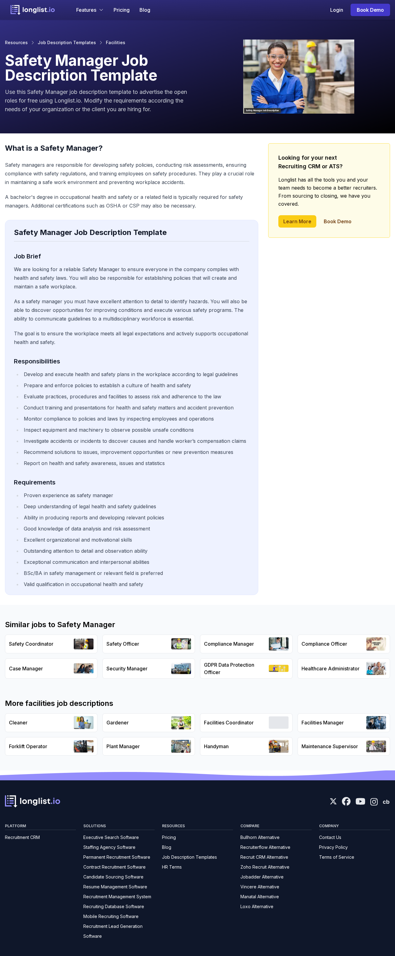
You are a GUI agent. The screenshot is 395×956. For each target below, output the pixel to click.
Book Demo (370, 10)
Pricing (122, 10)
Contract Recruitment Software (114, 867)
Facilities (115, 42)
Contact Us (330, 837)
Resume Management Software (115, 886)
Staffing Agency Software (109, 847)
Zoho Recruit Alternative (264, 867)
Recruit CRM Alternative (264, 857)
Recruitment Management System (117, 896)
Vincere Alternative (259, 886)
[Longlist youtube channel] (360, 802)
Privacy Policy (333, 847)
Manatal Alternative (259, 896)
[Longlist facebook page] (346, 801)
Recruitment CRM (22, 837)
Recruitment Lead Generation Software (113, 931)
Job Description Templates (67, 42)
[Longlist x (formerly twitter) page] (333, 801)
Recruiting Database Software (113, 906)
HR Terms (172, 867)
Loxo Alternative (256, 906)
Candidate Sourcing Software (113, 876)
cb (386, 802)
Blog (144, 10)
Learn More (297, 221)
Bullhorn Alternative (260, 837)
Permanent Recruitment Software (116, 857)
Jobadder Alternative (262, 876)
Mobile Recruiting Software (111, 916)
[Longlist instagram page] (374, 801)
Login (336, 10)
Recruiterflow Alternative (265, 847)
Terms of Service (336, 857)
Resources (16, 42)
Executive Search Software (111, 837)
